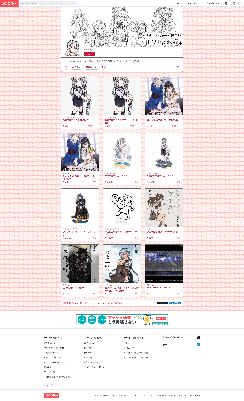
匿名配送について (51, 353)
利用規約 (106, 395)
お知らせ (127, 343)
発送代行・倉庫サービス (54, 357)
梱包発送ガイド (50, 367)
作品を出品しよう (212, 3)
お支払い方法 (89, 353)
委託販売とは (49, 372)
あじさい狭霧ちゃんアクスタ (160, 176)
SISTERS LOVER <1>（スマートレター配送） (79, 177)
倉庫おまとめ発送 (91, 362)
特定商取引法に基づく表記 (183, 395)
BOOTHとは (193, 3)
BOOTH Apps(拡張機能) (54, 348)
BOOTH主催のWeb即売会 (94, 367)
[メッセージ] (103, 67)
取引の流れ (88, 357)
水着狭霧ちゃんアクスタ (116, 176)
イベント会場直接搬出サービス (56, 362)
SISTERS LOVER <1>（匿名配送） (163, 120)
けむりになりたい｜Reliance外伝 (162, 231)
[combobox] (48, 3)
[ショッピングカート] (225, 3)
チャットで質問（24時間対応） (136, 353)
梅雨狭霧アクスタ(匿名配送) (76, 120)
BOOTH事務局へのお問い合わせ (136, 357)
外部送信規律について (164, 395)
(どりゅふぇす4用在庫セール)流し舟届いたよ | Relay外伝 (122, 289)
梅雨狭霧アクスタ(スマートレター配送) (121, 121)
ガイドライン (133, 395)
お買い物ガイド (90, 348)
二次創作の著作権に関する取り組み (58, 377)
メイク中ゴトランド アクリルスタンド (79, 233)
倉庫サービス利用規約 (119, 395)
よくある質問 (129, 348)
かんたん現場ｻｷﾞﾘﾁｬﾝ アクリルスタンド (121, 233)
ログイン (178, 3)
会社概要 (98, 395)
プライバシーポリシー (147, 395)
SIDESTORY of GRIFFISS (158, 287)
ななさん (88, 50)
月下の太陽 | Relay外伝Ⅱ (74, 287)
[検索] (74, 3)
